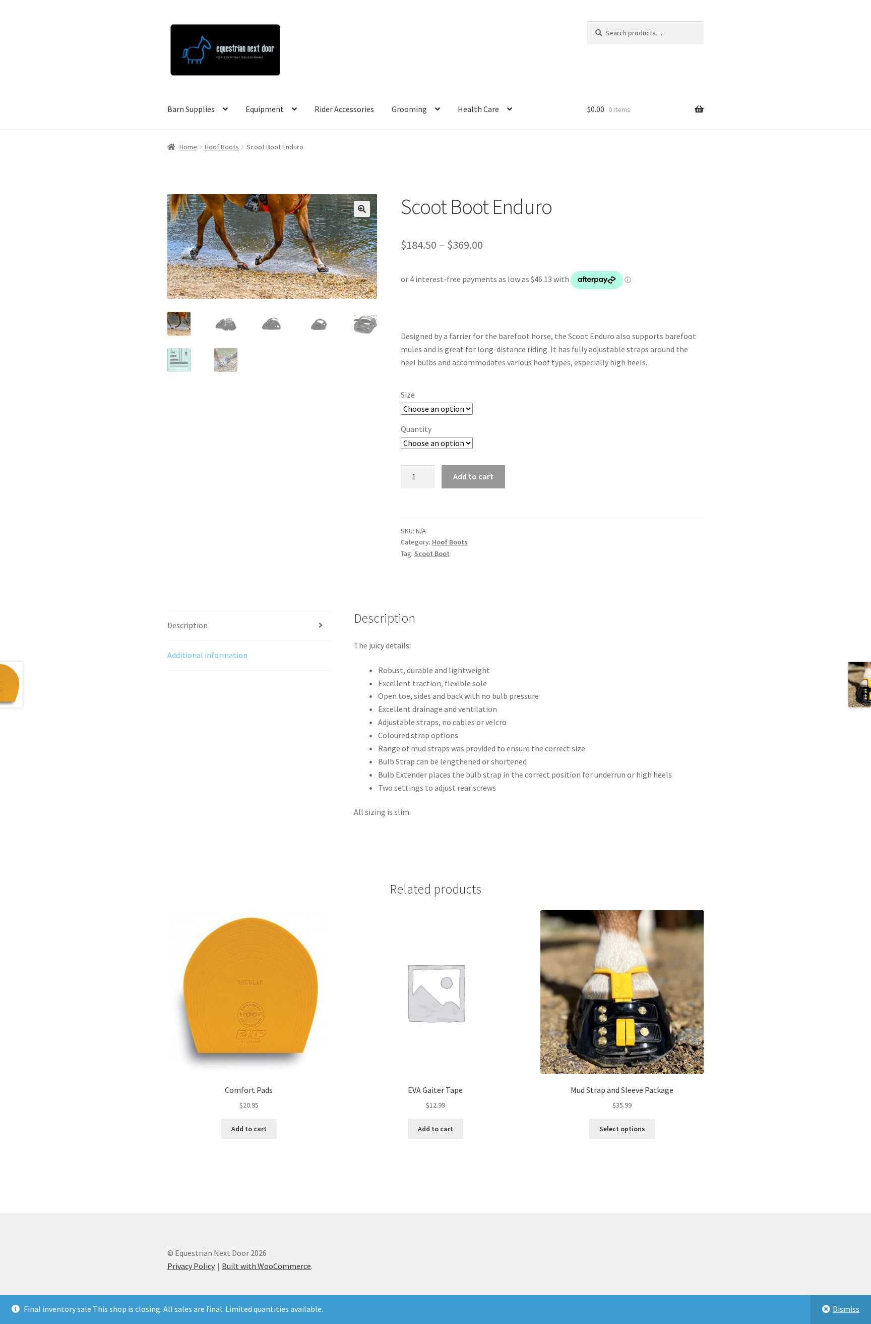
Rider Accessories (344, 109)
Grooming (409, 109)
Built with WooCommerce (266, 1266)
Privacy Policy (191, 1266)
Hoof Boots (222, 146)
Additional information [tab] (207, 655)
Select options (622, 1128)
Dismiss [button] (846, 1309)
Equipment (264, 109)
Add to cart (473, 476)
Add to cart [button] (249, 1128)
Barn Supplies (191, 109)
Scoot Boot (432, 553)
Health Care (478, 109)
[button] (362, 209)
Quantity (416, 429)
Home (188, 146)
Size (408, 395)
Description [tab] (187, 625)
